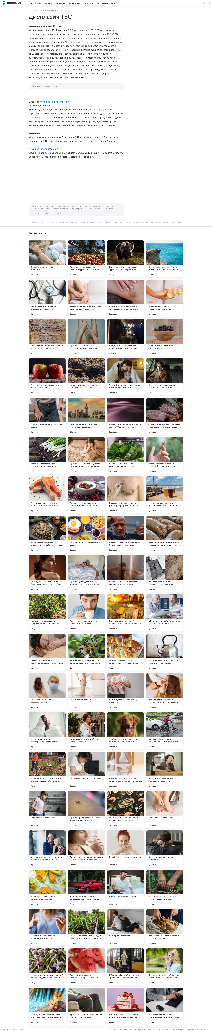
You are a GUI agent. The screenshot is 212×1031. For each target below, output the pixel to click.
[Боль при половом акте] (125, 927)
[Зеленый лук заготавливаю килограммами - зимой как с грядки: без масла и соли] (47, 455)
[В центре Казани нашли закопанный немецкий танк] (164, 573)
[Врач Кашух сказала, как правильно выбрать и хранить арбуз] (86, 966)
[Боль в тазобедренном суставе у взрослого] (47, 416)
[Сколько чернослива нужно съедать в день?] (164, 337)
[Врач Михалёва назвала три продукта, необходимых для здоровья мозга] (47, 494)
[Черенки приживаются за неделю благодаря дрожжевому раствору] (86, 927)
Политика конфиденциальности (196, 1029)
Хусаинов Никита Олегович (54, 101)
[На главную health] (13, 3)
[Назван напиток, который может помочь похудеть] (86, 730)
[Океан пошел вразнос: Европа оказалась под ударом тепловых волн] (164, 258)
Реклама (21, 1029)
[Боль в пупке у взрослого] (47, 809)
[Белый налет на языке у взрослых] (125, 848)
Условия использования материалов (133, 1029)
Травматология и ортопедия (54, 10)
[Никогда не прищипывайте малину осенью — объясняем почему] (47, 612)
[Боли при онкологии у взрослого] (86, 770)
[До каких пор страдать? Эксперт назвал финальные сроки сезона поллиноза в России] (164, 966)
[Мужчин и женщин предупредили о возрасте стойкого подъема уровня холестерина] (47, 848)
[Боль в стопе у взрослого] (164, 809)
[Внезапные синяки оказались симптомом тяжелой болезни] (125, 298)
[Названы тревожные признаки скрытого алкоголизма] (164, 770)
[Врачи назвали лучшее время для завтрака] (86, 534)
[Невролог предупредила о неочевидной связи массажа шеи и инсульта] (47, 652)
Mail (3, 1029)
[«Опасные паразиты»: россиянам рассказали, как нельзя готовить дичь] (164, 416)
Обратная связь (154, 1029)
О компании (11, 1029)
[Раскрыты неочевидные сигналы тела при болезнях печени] (86, 298)
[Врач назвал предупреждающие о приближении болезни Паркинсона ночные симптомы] (86, 1006)
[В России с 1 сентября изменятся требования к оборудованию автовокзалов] (125, 966)
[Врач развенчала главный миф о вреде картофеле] (164, 927)
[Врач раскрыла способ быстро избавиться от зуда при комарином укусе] (86, 809)
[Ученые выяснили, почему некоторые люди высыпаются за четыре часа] (47, 730)
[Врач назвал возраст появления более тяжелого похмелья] (125, 534)
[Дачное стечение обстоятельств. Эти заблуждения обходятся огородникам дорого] (47, 770)
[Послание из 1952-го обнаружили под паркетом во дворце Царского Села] (47, 337)
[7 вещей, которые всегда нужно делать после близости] (125, 376)
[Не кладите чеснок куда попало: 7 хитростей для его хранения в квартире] (47, 966)
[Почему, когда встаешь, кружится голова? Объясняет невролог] (125, 416)
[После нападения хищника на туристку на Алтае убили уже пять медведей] (125, 258)
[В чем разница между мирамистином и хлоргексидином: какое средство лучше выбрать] (47, 691)
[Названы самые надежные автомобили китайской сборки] (86, 888)
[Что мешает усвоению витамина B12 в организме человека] (125, 809)
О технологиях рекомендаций (172, 1029)
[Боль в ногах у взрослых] (86, 691)
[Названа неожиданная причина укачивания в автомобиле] (164, 376)
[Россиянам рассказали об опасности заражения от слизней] (125, 612)
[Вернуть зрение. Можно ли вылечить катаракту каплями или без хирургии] (164, 691)
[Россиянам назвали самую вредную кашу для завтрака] (86, 494)
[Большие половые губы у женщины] (47, 258)
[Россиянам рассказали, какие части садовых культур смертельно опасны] (164, 888)
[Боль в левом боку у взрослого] (125, 888)
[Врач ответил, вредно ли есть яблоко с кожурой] (47, 376)
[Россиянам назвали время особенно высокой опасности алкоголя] (164, 494)
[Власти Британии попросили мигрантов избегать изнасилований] (86, 416)
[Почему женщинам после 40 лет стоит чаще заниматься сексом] (47, 1006)
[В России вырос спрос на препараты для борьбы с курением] (47, 927)
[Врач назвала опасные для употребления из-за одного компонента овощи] (125, 455)
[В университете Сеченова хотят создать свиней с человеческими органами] (164, 534)
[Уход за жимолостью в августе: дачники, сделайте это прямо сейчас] (86, 652)
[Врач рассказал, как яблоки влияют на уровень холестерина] (86, 258)
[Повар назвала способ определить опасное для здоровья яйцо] (164, 298)
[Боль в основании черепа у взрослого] (164, 848)
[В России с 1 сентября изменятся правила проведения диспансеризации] (164, 612)
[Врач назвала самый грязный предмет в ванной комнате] (125, 573)
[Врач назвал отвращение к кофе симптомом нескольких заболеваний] (86, 612)
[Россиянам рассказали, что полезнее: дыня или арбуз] (47, 888)
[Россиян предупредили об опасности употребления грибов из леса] (47, 534)
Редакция (114, 1029)
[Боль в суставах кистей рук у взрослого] (125, 691)
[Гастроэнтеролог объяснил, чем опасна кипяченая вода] (164, 652)
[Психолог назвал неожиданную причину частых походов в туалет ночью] (125, 770)
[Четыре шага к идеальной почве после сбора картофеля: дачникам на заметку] (86, 376)
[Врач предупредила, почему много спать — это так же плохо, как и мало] (86, 573)
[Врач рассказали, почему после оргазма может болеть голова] (86, 455)
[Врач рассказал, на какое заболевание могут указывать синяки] (86, 337)
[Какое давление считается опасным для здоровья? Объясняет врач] (47, 298)
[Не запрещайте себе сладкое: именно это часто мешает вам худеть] (125, 1006)
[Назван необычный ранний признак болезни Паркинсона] (164, 455)
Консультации (34, 10)
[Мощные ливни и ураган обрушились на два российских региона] (164, 730)
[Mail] (3, 3)
